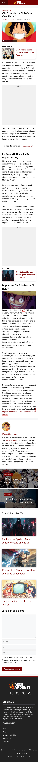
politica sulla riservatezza (25, 754)
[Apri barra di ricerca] (35, 2)
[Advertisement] (19, 106)
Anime (9, 10)
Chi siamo (11, 757)
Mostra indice (27, 146)
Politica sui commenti (22, 757)
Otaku (5, 729)
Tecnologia (6, 741)
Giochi (5, 732)
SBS (23, 310)
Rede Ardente (11, 440)
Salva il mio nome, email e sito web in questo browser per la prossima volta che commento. (19, 660)
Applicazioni (7, 738)
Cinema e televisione (10, 735)
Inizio (4, 10)
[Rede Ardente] (19, 2)
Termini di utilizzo (10, 754)
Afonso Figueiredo (9, 434)
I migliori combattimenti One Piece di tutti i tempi (19, 411)
